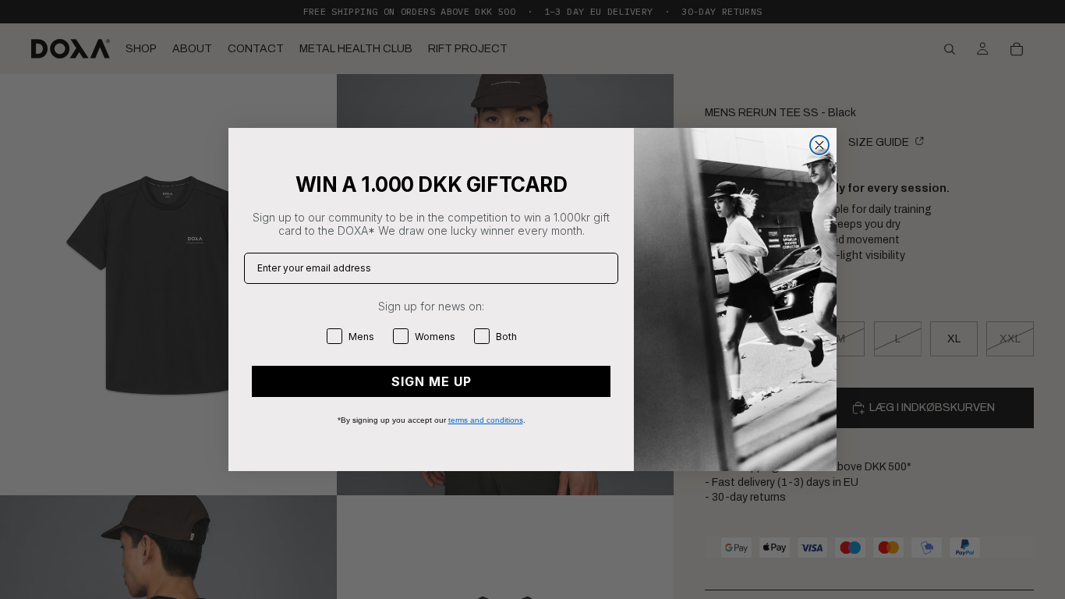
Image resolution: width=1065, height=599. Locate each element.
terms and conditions (485, 420)
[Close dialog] (819, 145)
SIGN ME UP (431, 381)
